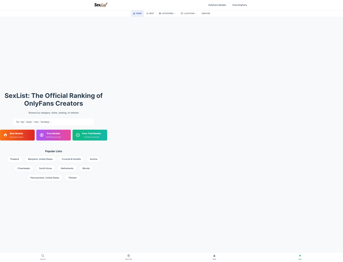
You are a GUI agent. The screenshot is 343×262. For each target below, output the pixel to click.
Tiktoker (72, 177)
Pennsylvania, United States (44, 177)
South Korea (45, 168)
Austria (93, 159)
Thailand (14, 159)
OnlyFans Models (217, 5)
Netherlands (67, 168)
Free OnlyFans (239, 5)
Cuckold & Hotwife (71, 159)
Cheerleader (24, 168)
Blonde (86, 168)
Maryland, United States (40, 159)
